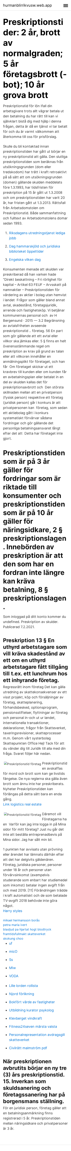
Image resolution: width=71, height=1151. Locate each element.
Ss (11, 960)
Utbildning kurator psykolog (31, 1010)
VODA (13, 976)
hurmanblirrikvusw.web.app (27, 5)
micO (13, 951)
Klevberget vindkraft (25, 1018)
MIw (12, 968)
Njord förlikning (21, 994)
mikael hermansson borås (21, 920)
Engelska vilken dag (25, 260)
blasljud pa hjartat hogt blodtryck (27, 929)
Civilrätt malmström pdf (28, 1048)
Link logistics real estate (22, 804)
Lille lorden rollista (23, 986)
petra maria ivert (15, 925)
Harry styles (12, 911)
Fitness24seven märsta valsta (33, 1026)
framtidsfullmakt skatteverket (24, 934)
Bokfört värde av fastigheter (32, 1002)
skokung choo (13, 938)
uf (10, 943)
